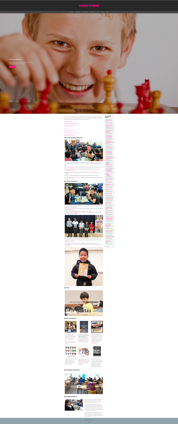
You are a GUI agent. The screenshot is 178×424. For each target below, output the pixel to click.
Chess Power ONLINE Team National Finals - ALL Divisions (109, 218)
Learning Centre (78, 12)
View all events (107, 246)
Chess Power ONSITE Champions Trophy (109, 241)
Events (98, 12)
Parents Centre (92, 12)
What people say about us (69, 135)
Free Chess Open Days (72, 167)
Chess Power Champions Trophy (75, 212)
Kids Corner (71, 12)
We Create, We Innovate (68, 130)
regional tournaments (72, 208)
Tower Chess (74, 342)
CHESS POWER (89, 6)
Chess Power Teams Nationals (86, 211)
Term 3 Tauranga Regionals (109, 165)
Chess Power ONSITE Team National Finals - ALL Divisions (109, 225)
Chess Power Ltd (89, 419)
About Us (107, 12)
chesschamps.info (94, 343)
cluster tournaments (96, 205)
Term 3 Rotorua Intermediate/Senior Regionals (110, 142)
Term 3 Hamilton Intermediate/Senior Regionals (110, 158)
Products (102, 12)
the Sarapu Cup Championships (72, 243)
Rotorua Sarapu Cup (109, 121)
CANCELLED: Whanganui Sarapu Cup (109, 184)
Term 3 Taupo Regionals (108, 131)
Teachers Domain (85, 12)
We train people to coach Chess (70, 132)
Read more (97, 402)
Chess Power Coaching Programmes (71, 123)
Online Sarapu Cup (109, 147)
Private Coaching (91, 172)
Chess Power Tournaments (69, 125)
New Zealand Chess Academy (74, 177)
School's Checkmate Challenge (108, 174)
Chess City (66, 128)
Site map (93, 419)
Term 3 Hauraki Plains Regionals (109, 170)
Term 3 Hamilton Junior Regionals (109, 152)
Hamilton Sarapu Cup (109, 189)
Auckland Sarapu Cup (109, 180)
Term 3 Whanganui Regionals (109, 126)
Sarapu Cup (70, 238)
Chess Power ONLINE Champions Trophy (109, 237)
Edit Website (89, 422)
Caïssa (67, 343)
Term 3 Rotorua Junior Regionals (109, 137)
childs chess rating (82, 361)
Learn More (12, 66)
